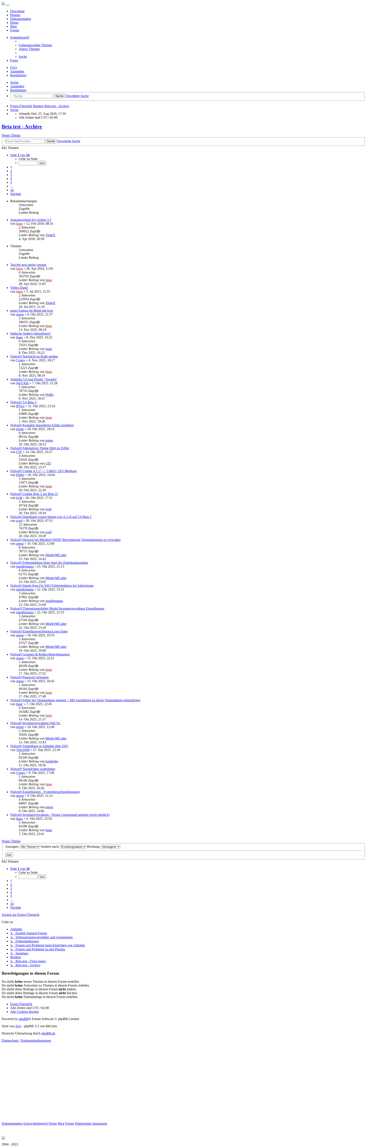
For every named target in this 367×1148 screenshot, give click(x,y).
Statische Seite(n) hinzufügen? (30, 333)
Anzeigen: (12, 846)
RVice (20, 406)
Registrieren (18, 90)
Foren (14, 60)
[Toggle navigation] (7, 5)
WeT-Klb (22, 383)
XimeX (50, 235)
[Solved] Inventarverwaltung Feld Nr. (35, 723)
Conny (20, 360)
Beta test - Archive (22, 126)
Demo (14, 22)
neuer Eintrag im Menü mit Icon (31, 310)
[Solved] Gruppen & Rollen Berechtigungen (40, 654)
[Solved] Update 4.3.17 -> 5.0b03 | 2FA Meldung (43, 471)
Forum (14, 30)
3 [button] (11, 175)
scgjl (19, 520)
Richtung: (94, 846)
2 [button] (11, 171)
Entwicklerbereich (35, 1123)
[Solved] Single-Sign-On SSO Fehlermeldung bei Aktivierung (51, 585)
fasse (19, 223)
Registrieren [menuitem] (18, 75)
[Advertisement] (129, 1092)
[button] (20, 155)
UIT (19, 452)
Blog (13, 26)
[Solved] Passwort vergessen (29, 677)
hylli (19, 498)
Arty (18, 1026)
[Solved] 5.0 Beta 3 (23, 402)
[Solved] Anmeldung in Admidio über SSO (39, 746)
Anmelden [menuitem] (17, 71)
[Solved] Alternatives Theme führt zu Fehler (39, 448)
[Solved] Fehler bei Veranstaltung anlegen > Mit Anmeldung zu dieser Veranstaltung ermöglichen (75, 700)
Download (17, 11)
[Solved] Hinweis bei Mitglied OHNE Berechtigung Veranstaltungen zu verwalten (65, 540)
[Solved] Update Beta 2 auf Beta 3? (34, 494)
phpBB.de (48, 1033)
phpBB (23, 1019)
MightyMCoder (55, 555)
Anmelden (17, 86)
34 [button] (12, 190)
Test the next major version (28, 265)
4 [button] (11, 178)
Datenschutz (83, 1123)
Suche (14, 82)
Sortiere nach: (50, 846)
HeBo (49, 394)
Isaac (19, 337)
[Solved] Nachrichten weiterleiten (32, 769)
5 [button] (11, 182)
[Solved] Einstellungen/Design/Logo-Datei (39, 631)
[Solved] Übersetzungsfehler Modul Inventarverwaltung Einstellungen (57, 608)
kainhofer (51, 761)
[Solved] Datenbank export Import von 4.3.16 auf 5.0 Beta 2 (50, 517)
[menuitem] (35, 45)
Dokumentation (20, 19)
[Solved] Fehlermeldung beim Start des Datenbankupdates (49, 562)
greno (20, 314)
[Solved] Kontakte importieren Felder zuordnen (42, 425)
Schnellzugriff (19, 37)
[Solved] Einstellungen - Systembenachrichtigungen (45, 792)
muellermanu (25, 566)
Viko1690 (23, 750)
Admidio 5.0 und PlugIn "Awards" (33, 379)
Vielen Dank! (19, 287)
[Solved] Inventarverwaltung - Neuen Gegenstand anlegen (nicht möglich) (60, 815)
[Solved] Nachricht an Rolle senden (34, 356)
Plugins (15, 15)
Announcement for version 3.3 (30, 220)
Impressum (99, 1123)
